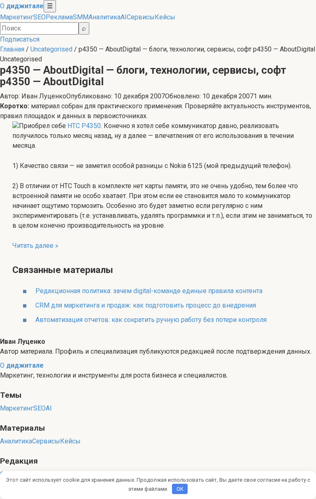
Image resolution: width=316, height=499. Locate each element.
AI (124, 17)
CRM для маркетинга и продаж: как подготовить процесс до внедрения (145, 305)
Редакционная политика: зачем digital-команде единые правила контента (149, 291)
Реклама (59, 17)
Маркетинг (16, 17)
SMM (80, 17)
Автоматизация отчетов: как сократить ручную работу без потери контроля (151, 320)
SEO (39, 17)
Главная (12, 49)
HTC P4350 (84, 126)
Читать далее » (35, 246)
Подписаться (20, 39)
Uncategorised (51, 49)
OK (180, 489)
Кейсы (165, 17)
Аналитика (104, 17)
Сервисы (141, 17)
